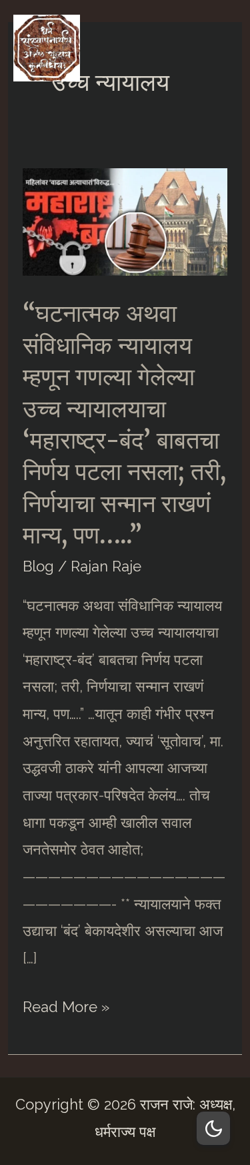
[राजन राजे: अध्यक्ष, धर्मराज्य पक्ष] (46, 48)
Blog (38, 566)
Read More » (66, 1009)
